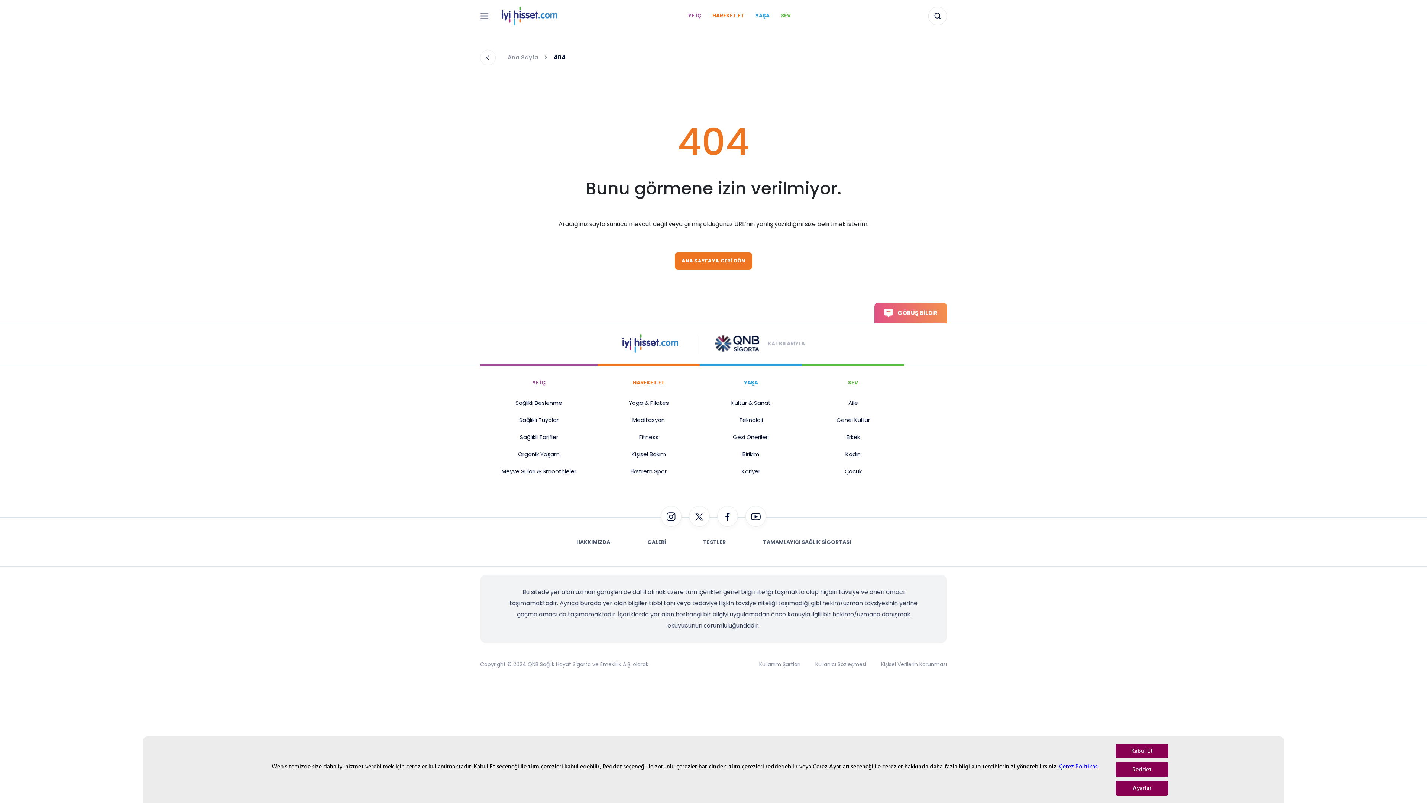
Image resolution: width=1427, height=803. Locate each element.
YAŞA (751, 382)
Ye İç (694, 15)
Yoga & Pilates (649, 403)
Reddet (1142, 769)
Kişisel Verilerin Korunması (914, 664)
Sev (786, 15)
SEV (853, 382)
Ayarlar (1142, 788)
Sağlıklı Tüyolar (539, 420)
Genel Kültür (853, 420)
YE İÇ (539, 382)
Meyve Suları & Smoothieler (539, 471)
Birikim (750, 454)
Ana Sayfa (523, 57)
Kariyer (751, 471)
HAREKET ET (649, 382)
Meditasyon (648, 420)
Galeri (656, 542)
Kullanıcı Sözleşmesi (840, 664)
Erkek (853, 437)
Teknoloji (751, 420)
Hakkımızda (593, 542)
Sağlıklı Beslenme (538, 403)
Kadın (853, 454)
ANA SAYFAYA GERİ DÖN (713, 260)
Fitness (649, 437)
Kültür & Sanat (751, 403)
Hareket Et (728, 15)
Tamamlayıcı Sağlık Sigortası (807, 542)
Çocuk (853, 471)
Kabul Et (1142, 751)
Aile (853, 403)
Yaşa (762, 15)
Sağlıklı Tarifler (539, 437)
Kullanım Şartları (779, 664)
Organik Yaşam (539, 454)
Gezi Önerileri (751, 437)
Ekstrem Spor (649, 471)
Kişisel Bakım (649, 454)
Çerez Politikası (1079, 766)
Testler (714, 542)
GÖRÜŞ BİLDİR (917, 313)
